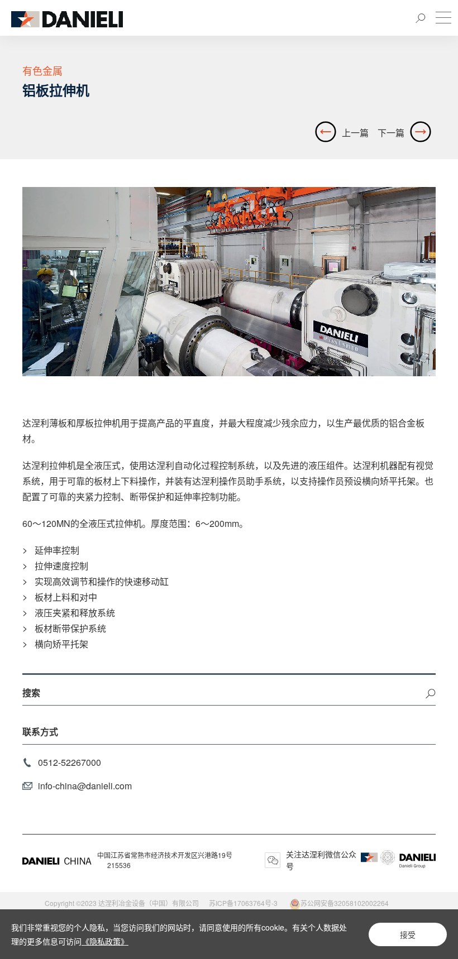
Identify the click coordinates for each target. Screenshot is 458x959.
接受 (408, 934)
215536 (119, 865)
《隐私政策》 (105, 941)
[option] (229, 281)
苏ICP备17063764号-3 (243, 903)
